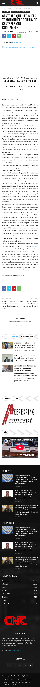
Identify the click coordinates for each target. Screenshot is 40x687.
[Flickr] (20, 665)
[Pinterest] (14, 36)
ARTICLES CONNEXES (11, 336)
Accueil (4, 8)
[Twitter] (9, 36)
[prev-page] (3, 386)
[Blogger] (9, 665)
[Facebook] (4, 36)
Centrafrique (17, 42)
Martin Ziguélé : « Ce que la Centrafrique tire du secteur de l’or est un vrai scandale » (25, 358)
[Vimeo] (22, 325)
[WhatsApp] (19, 36)
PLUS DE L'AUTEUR (27, 336)
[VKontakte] (30, 665)
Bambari (34, 246)
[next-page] (7, 386)
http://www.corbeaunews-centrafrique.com (20, 321)
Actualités (11, 8)
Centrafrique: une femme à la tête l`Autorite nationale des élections (29, 304)
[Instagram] (25, 665)
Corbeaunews (11, 31)
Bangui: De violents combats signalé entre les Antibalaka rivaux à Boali (10, 305)
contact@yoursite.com (18, 650)
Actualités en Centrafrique (24, 8)
